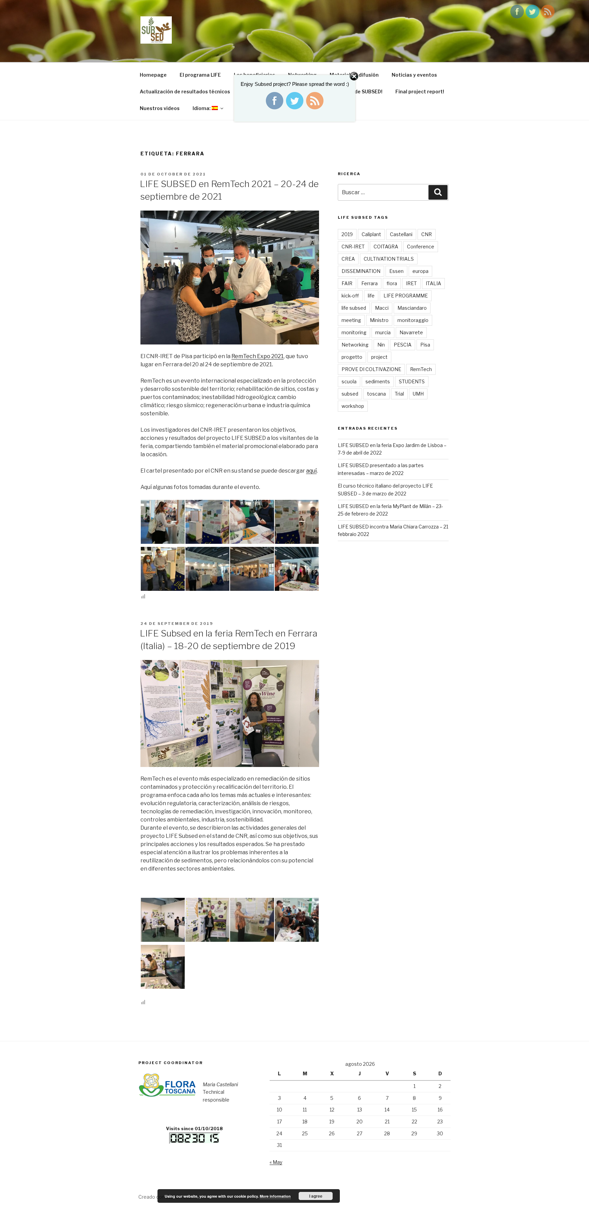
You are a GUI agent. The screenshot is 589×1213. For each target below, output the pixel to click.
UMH (418, 394)
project (379, 357)
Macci (382, 308)
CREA (348, 259)
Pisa (425, 345)
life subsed (354, 308)
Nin (381, 345)
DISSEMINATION (361, 271)
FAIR (347, 283)
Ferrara (369, 283)
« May (276, 1162)
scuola (349, 381)
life (371, 295)
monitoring (354, 332)
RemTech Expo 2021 (257, 356)
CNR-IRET (353, 246)
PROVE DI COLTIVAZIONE (371, 369)
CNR (426, 234)
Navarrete (411, 332)
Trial (399, 394)
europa (420, 271)
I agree (315, 1196)
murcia (383, 332)
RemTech (421, 369)
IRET (411, 283)
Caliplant (371, 234)
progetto (352, 357)
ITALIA (433, 283)
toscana (376, 394)
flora (392, 283)
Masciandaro (412, 308)
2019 (347, 234)
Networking (355, 345)
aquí (311, 470)
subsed (350, 394)
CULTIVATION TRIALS (389, 259)
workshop (353, 406)
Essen (396, 271)
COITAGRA (386, 246)
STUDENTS (412, 381)
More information (275, 1196)
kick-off (350, 295)
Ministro (379, 320)
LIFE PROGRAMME (405, 295)
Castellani (401, 234)
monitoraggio (412, 320)
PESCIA (402, 345)
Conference (420, 246)
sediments (377, 381)
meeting (351, 320)
